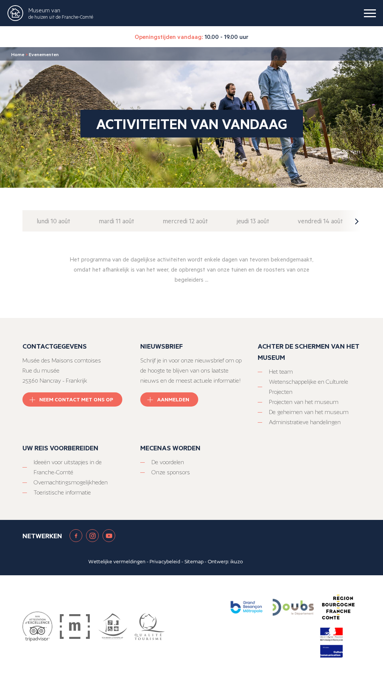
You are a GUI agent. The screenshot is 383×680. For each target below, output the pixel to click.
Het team (281, 371)
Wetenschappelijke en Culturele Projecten (308, 386)
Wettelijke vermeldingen (116, 561)
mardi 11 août (116, 221)
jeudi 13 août (252, 221)
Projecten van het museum (303, 401)
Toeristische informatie (62, 492)
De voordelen (167, 462)
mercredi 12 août (185, 221)
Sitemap (193, 561)
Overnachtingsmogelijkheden (71, 482)
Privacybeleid (165, 561)
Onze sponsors (170, 472)
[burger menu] (370, 13)
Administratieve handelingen (305, 422)
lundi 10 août (53, 221)
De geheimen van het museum (309, 412)
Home (17, 54)
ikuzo (236, 561)
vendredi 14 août (320, 221)
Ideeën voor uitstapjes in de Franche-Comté (68, 467)
